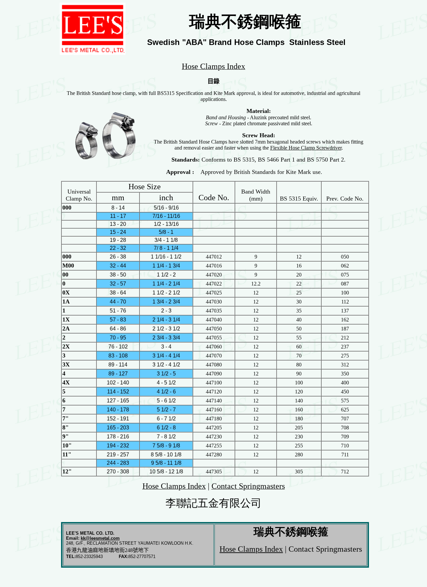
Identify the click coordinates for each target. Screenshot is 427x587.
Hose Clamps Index (251, 549)
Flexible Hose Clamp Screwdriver (306, 148)
